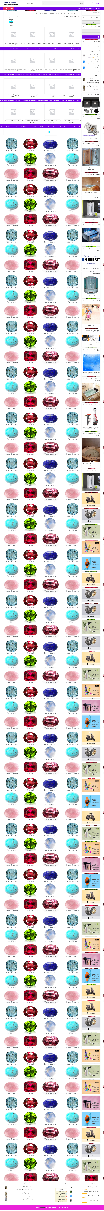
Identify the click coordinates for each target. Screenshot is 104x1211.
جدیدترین (11, 22)
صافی (91, 37)
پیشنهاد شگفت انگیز (8, 8)
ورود (32, 3)
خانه (78, 13)
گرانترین (11, 25)
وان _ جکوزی (81, 8)
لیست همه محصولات (89, 8)
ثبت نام (28, 3)
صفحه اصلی (97, 8)
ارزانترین (11, 24)
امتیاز (12, 21)
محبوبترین (11, 19)
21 (37, 132)
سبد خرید (97, 3)
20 (39, 132)
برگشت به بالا (50, 1178)
